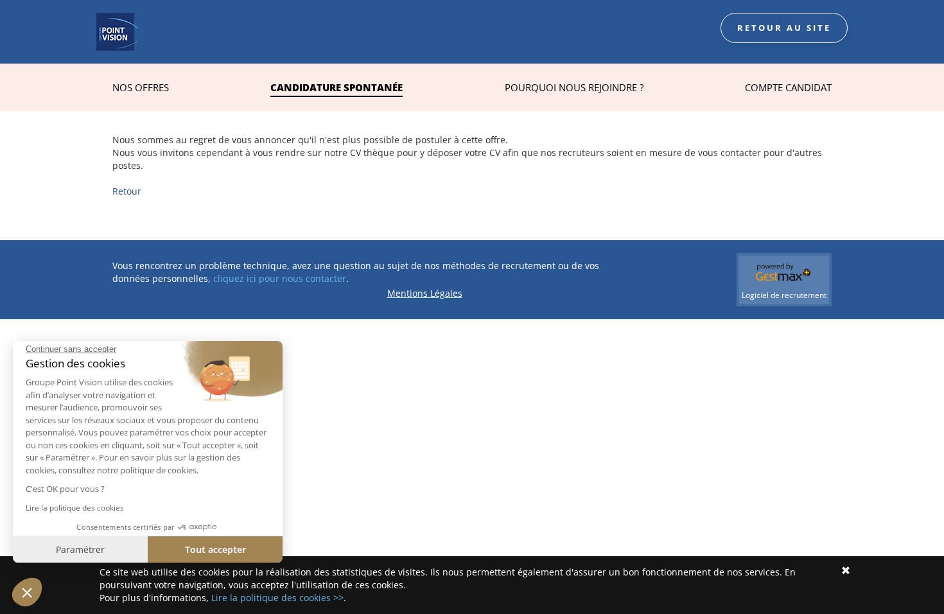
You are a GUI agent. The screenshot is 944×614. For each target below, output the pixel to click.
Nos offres (140, 87)
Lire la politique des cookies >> (277, 598)
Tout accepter (215, 549)
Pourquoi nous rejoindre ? (574, 87)
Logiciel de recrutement (784, 295)
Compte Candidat (788, 87)
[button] (27, 592)
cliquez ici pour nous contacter (279, 278)
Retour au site (784, 27)
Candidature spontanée (336, 87)
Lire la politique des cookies (75, 507)
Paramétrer (80, 549)
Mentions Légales (424, 293)
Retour (126, 191)
